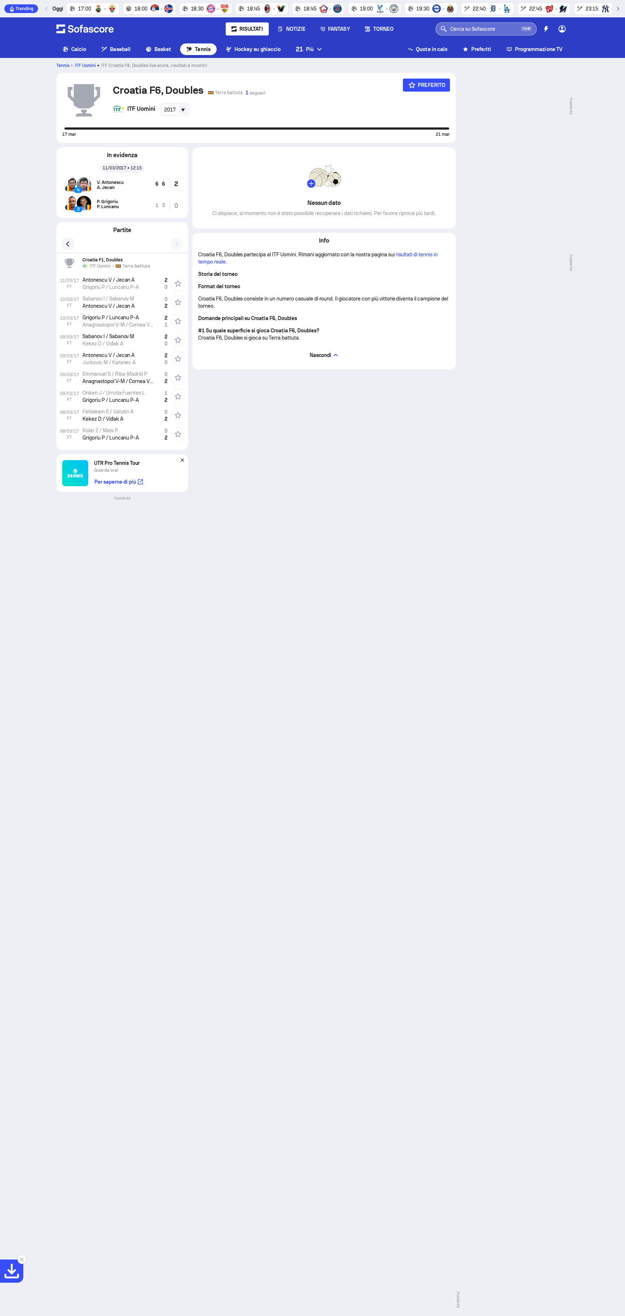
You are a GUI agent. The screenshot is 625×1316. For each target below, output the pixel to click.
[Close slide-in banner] (21, 1259)
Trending (24, 8)
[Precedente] (46, 8)
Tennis (202, 49)
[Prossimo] (618, 8)
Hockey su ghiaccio (257, 49)
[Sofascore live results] (85, 29)
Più (305, 49)
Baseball (120, 49)
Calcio (78, 49)
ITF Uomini (85, 65)
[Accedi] (562, 28)
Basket (162, 49)
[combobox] (175, 110)
